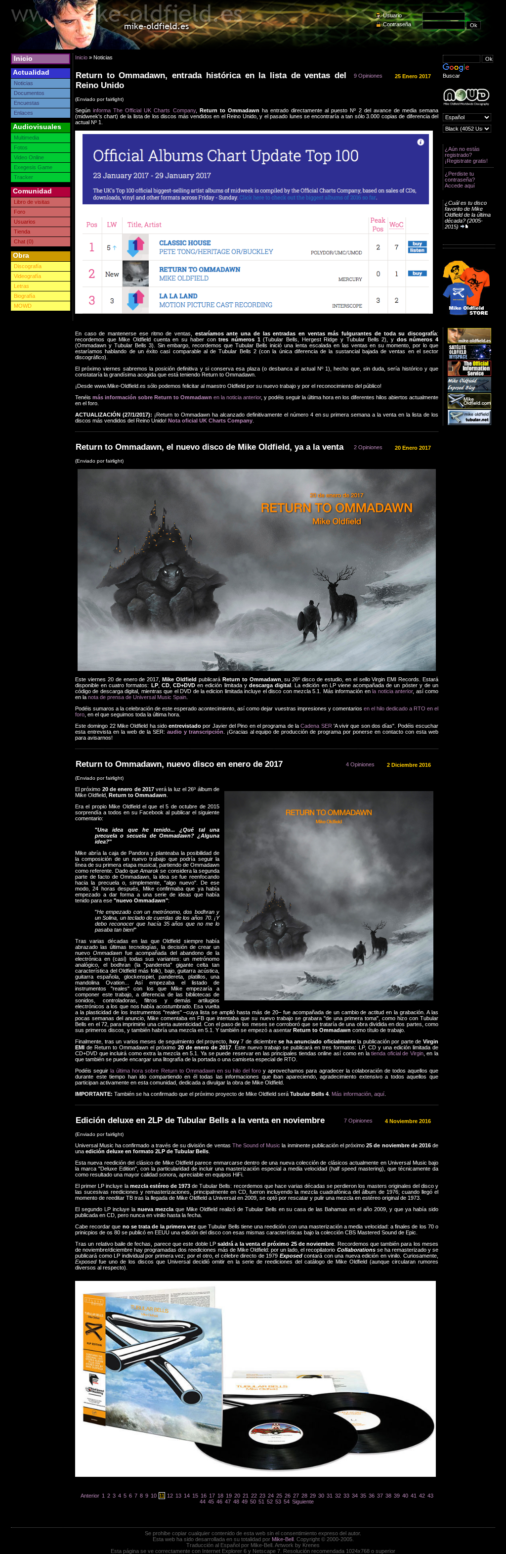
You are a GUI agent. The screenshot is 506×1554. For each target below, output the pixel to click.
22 (254, 1496)
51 (261, 1502)
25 (279, 1496)
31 (330, 1496)
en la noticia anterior (176, 397)
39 (397, 1496)
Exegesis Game (33, 167)
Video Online (29, 157)
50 (253, 1502)
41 (414, 1496)
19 (229, 1496)
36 (372, 1496)
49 (245, 1502)
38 (388, 1496)
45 (211, 1502)
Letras (21, 286)
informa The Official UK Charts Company (144, 110)
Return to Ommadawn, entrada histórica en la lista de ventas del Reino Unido (211, 80)
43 (430, 1496)
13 (178, 1496)
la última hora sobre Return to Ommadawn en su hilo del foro (185, 1071)
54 (287, 1502)
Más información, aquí (358, 1094)
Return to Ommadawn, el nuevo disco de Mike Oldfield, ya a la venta (209, 447)
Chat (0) (24, 241)
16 (204, 1496)
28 (304, 1496)
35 (363, 1496)
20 (237, 1496)
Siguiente (303, 1502)
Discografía (28, 266)
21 (246, 1496)
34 (355, 1496)
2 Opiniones (368, 447)
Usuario (392, 15)
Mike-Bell (283, 1539)
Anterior (90, 1496)
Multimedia (26, 138)
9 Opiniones (368, 76)
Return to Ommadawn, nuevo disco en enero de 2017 (179, 764)
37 (380, 1496)
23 (262, 1496)
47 (228, 1502)
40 (405, 1496)
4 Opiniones (360, 764)
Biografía (24, 296)
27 (296, 1496)
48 (236, 1502)
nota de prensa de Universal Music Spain (137, 697)
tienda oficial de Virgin (397, 1053)
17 (212, 1496)
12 (170, 1496)
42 (422, 1496)
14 (187, 1496)
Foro (19, 212)
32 (338, 1496)
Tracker (23, 177)
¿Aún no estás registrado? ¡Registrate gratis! (466, 155)
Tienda (22, 232)
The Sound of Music (256, 1145)
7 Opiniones (358, 1121)
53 (278, 1502)
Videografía (27, 276)
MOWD (23, 306)
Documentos (29, 93)
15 (195, 1496)
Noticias (23, 83)
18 (220, 1496)
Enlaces (23, 113)
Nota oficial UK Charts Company (210, 421)
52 (270, 1502)
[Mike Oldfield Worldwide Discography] (466, 97)
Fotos (21, 147)
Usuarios (25, 222)
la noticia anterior (392, 691)
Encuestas (27, 103)
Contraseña (397, 24)
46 (219, 1502)
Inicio (23, 58)
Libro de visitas (32, 202)
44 (203, 1502)
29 (313, 1496)
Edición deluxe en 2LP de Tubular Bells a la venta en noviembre (200, 1120)
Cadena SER (316, 726)
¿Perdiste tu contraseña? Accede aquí (460, 179)
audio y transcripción (195, 732)
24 (271, 1496)
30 (321, 1496)
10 (154, 1496)
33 (346, 1496)
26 (288, 1496)
